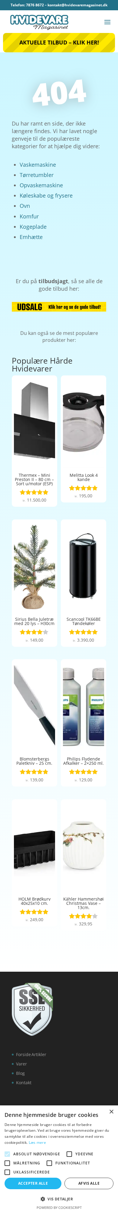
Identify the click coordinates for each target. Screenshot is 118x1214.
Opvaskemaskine (41, 185)
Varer (21, 1064)
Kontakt (23, 1082)
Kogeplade (33, 226)
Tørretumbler (37, 174)
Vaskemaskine (38, 164)
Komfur (29, 216)
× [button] (111, 1112)
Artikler (38, 1054)
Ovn (25, 205)
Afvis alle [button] (89, 1183)
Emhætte (31, 237)
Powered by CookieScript (59, 1207)
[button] (59, 1199)
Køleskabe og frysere (46, 195)
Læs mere (37, 1142)
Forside (23, 1054)
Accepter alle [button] (33, 1183)
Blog (20, 1073)
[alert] (59, 1159)
